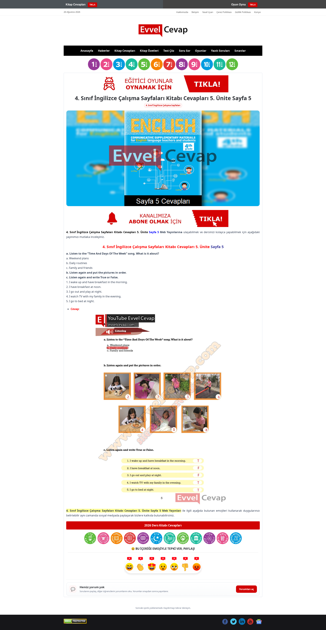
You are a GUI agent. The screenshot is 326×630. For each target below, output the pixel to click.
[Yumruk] (185, 567)
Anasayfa (86, 51)
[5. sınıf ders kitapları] (144, 64)
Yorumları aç (246, 589)
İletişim (195, 12)
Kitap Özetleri (149, 51)
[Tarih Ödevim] (196, 538)
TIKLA (92, 5)
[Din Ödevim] (156, 538)
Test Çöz (168, 51)
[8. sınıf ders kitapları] (182, 64)
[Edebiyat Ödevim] (170, 538)
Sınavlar (240, 51)
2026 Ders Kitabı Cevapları (163, 525)
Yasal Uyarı (207, 12)
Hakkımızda (182, 12)
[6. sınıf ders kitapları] (157, 64)
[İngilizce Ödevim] (143, 538)
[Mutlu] (129, 567)
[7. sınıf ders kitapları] (169, 64)
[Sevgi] (151, 567)
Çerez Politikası (224, 12)
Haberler (104, 51)
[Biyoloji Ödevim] (236, 538)
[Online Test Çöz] (163, 83)
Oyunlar (200, 51)
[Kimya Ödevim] (223, 538)
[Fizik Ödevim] (209, 538)
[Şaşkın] (163, 567)
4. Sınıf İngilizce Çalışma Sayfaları (163, 105)
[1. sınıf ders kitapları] (94, 64)
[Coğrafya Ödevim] (183, 538)
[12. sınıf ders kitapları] (232, 64)
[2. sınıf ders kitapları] (106, 64)
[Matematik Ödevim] (130, 538)
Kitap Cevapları (124, 51)
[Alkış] (140, 567)
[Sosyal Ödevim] (103, 538)
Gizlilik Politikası (243, 12)
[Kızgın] (196, 567)
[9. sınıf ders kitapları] (194, 64)
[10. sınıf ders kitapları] (207, 64)
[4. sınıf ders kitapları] (132, 64)
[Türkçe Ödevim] (117, 538)
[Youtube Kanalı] (163, 218)
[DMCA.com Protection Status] (75, 621)
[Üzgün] (174, 567)
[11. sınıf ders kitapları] (219, 64)
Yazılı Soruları (220, 51)
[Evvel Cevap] (163, 30)
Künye (257, 12)
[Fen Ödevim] (90, 538)
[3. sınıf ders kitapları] (119, 64)
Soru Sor (184, 51)
